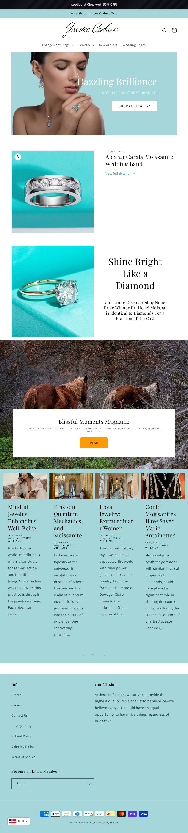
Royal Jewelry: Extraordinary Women (116, 517)
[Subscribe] (89, 783)
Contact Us (19, 715)
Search (16, 695)
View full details (117, 174)
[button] (57, 45)
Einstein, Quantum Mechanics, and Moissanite (68, 521)
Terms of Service (23, 757)
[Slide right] (104, 655)
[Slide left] (84, 655)
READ (94, 443)
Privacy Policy (21, 726)
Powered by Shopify (107, 822)
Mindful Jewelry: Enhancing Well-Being (22, 517)
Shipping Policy (22, 746)
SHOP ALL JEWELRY (134, 106)
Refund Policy (21, 736)
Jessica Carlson (87, 822)
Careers (17, 705)
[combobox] (18, 821)
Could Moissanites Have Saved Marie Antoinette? (160, 521)
